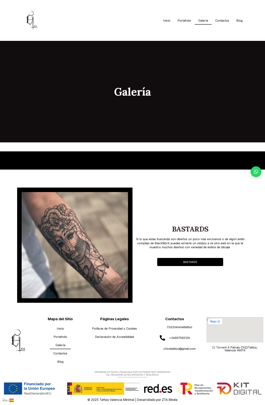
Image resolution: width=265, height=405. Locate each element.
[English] (6, 400)
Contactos (222, 20)
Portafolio (184, 20)
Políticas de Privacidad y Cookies (114, 328)
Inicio (166, 20)
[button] (256, 171)
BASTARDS (190, 262)
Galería (203, 20)
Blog (239, 20)
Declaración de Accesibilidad (114, 337)
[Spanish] (11, 400)
